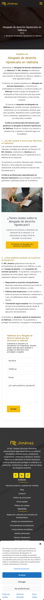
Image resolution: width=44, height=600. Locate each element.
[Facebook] (15, 475)
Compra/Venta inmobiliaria (22, 529)
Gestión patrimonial (22, 533)
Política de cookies (22, 505)
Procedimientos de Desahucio (22, 525)
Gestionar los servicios (21, 568)
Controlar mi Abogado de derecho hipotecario (22, 245)
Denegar (22, 582)
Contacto (22, 493)
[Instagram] (27, 475)
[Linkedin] (21, 475)
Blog (22, 490)
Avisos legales (22, 501)
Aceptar (22, 575)
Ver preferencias (22, 588)
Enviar (13, 409)
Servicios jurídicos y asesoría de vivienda (22, 485)
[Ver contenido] (22, 443)
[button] (40, 544)
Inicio (22, 33)
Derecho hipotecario (22, 537)
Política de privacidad (22, 498)
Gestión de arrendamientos (22, 521)
